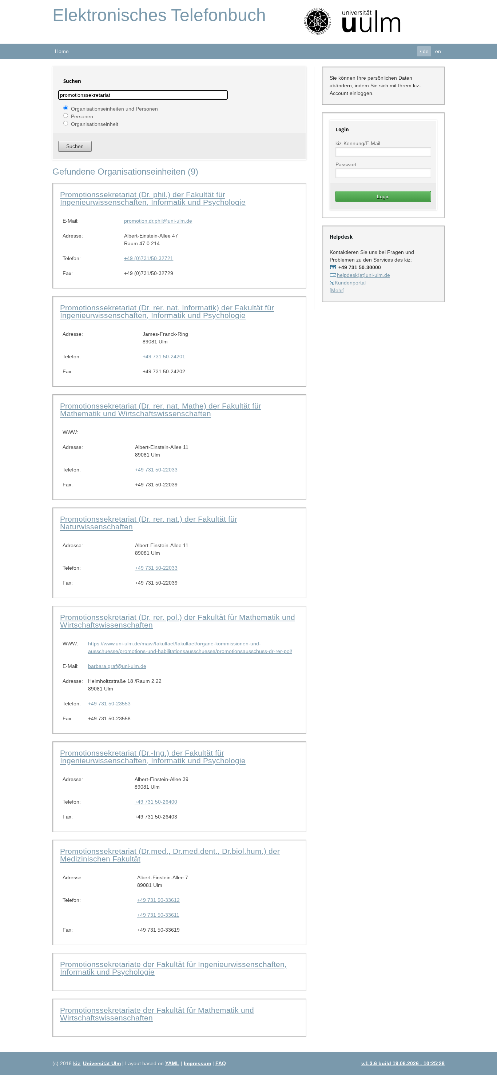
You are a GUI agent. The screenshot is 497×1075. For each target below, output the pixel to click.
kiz (76, 1063)
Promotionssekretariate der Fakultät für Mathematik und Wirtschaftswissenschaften (157, 1014)
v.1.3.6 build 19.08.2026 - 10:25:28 (403, 1063)
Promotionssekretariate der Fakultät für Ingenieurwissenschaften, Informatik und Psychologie (173, 968)
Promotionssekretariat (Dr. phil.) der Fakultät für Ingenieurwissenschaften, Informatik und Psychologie (153, 198)
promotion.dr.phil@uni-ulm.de (158, 221)
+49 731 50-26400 (156, 802)
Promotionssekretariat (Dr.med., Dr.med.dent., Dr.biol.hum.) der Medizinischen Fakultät (170, 855)
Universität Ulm (102, 1063)
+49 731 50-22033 (156, 470)
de (424, 51)
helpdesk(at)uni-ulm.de (363, 275)
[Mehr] (337, 290)
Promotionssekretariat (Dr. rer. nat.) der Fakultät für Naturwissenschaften (148, 523)
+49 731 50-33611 (158, 915)
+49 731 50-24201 (164, 356)
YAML (172, 1063)
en (438, 51)
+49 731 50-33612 (158, 900)
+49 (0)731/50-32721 (148, 258)
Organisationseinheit (94, 124)
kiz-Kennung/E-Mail (357, 143)
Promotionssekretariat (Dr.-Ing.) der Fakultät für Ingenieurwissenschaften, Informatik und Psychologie (153, 757)
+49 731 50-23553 (109, 703)
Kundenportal (350, 283)
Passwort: (346, 164)
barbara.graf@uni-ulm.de (117, 666)
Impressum (197, 1063)
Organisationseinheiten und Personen (114, 108)
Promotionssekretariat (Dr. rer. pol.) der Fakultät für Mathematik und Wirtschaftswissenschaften (177, 621)
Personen (82, 116)
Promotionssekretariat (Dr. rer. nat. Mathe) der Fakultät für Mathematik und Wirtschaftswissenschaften (160, 410)
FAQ (220, 1063)
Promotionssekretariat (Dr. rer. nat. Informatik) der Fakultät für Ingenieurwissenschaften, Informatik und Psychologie (167, 311)
